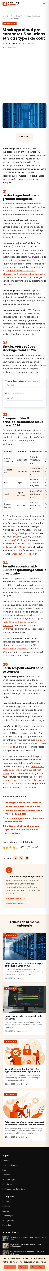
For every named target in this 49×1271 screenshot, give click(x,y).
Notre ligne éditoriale (15, 898)
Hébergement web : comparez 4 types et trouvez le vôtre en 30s (24, 964)
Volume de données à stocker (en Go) (22, 381)
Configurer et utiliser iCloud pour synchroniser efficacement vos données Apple (22, 829)
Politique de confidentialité (14, 1189)
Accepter (10, 1267)
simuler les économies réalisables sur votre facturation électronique (24, 743)
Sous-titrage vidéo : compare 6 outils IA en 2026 (24, 1017)
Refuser (23, 1267)
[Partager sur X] (21, 858)
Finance (6, 1211)
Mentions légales (10, 1179)
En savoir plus (39, 1262)
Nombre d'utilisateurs (14, 394)
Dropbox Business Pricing (24, 554)
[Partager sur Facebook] (15, 858)
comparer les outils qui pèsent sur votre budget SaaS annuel (23, 770)
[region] (24, 480)
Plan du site (7, 1184)
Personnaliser (37, 1267)
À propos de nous (10, 1165)
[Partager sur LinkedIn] (26, 858)
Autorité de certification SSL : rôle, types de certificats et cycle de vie (22, 1070)
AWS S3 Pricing (19, 540)
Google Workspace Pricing (25, 533)
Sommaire (23, 137)
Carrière (6, 1201)
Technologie (15, 16)
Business (6, 1206)
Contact (6, 1175)
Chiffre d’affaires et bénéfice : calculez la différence (27, 1253)
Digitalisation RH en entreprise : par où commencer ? (25, 1246)
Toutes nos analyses (15, 903)
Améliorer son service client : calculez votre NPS (28, 1238)
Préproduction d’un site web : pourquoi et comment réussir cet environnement (24, 1123)
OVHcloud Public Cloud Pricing (17, 547)
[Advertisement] (24, 76)
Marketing (7, 1225)
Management (8, 1220)
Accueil (5, 16)
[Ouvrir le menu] (44, 4)
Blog (4, 1170)
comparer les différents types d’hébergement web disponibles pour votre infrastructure (24, 274)
